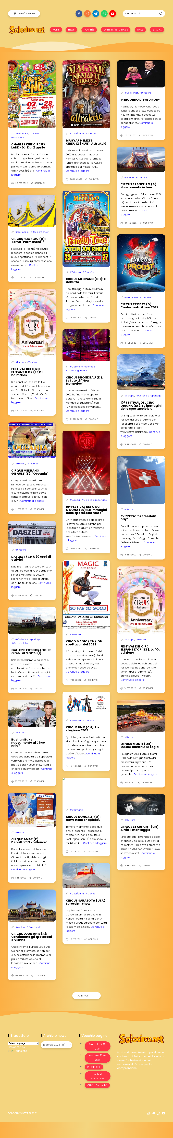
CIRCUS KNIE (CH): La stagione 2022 (82, 728)
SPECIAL (157, 29)
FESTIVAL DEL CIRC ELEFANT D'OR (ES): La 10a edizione (140, 649)
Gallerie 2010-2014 (97, 1046)
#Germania (22, 133)
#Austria (129, 177)
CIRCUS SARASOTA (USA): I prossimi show (86, 902)
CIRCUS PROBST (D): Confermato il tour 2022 (139, 305)
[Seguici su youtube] (112, 13)
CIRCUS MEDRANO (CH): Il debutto (86, 280)
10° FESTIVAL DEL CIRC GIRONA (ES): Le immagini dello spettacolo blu (141, 405)
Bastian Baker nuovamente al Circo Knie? (28, 742)
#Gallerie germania (77, 370)
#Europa (91, 133)
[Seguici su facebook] (79, 13)
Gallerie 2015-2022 (97, 1058)
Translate (20, 1051)
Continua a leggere (77, 171)
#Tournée (88, 272)
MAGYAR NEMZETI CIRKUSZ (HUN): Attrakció (86, 142)
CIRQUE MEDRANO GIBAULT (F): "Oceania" (29, 472)
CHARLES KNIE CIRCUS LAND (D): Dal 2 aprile (28, 145)
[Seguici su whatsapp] (104, 13)
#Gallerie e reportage (82, 366)
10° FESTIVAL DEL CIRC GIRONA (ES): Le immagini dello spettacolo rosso (86, 510)
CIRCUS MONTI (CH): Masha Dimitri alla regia (139, 745)
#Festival (32, 362)
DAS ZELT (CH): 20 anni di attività (31, 558)
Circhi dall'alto (97, 1085)
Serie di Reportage (97, 1076)
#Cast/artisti (77, 133)
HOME (56, 29)
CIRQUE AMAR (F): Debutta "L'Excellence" (29, 840)
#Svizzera (145, 92)
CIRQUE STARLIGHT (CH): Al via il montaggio (139, 828)
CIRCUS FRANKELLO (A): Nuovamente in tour (138, 185)
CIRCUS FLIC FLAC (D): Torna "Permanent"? (28, 240)
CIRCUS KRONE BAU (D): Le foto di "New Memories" (84, 380)
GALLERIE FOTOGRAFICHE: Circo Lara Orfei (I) (31, 651)
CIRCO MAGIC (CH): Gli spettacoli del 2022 (84, 642)
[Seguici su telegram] (95, 13)
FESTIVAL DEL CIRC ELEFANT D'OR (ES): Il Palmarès (27, 372)
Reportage (94, 1067)
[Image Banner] (141, 1038)
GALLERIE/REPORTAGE (116, 29)
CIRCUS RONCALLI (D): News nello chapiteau (83, 818)
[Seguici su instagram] (87, 13)
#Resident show (40, 232)
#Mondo (90, 893)
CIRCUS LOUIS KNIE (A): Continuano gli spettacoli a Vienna (31, 937)
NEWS (71, 29)
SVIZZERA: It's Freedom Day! (138, 517)
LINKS (140, 29)
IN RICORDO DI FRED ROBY (140, 99)
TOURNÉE (89, 29)
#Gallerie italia (19, 643)
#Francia (20, 463)
